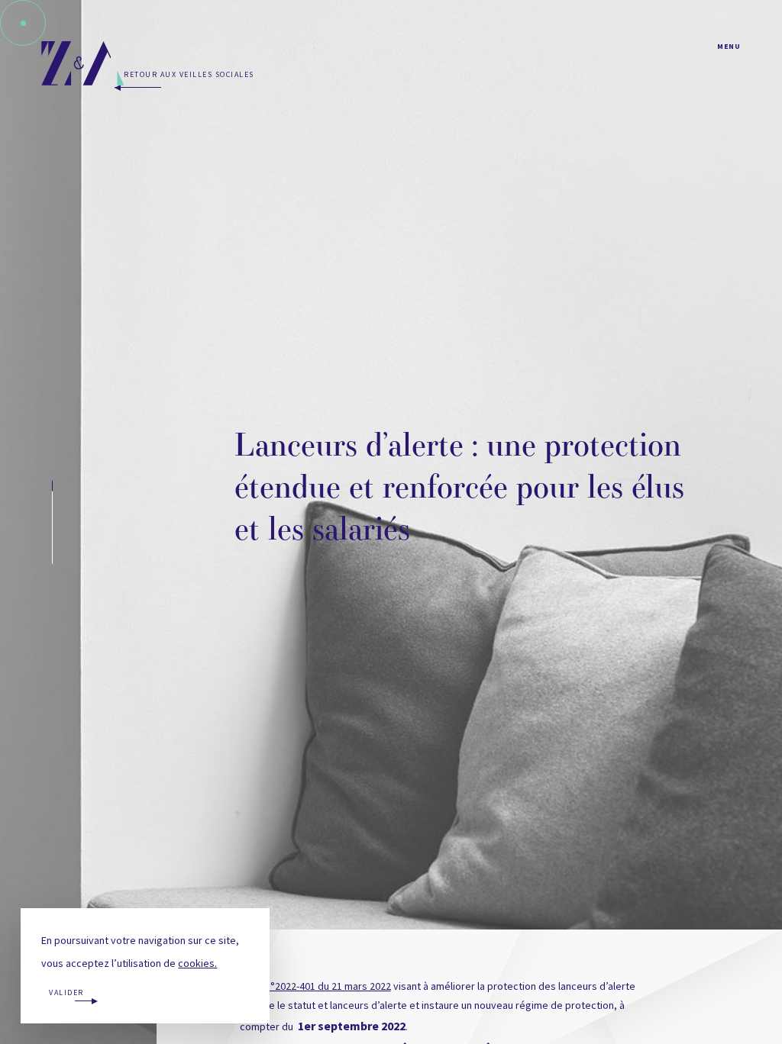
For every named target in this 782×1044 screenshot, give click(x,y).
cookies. (197, 963)
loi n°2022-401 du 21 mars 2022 (321, 986)
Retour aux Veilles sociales (189, 74)
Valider (66, 992)
